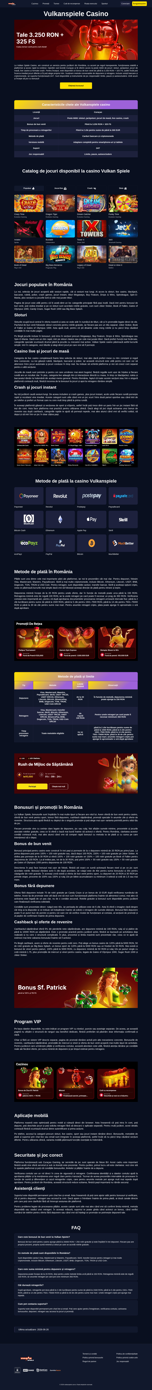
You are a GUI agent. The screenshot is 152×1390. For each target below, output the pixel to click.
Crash (89, 188)
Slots (121, 188)
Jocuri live (58, 188)
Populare (27, 188)
